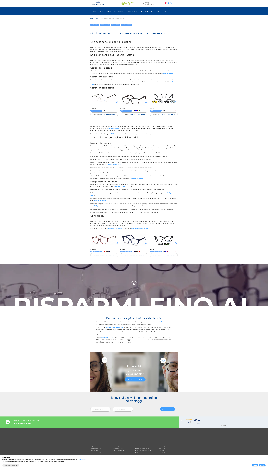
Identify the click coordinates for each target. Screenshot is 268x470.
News (96, 18)
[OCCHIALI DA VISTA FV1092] (134, 100)
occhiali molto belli (137, 178)
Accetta (262, 465)
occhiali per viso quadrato (100, 206)
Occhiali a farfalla (161, 452)
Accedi (146, 4)
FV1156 (104, 255)
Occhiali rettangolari (162, 446)
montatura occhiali (105, 24)
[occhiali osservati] (166, 3)
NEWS (152, 11)
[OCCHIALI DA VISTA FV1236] (134, 241)
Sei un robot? (141, 405)
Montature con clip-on (118, 448)
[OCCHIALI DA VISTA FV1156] (104, 241)
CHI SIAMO (93, 436)
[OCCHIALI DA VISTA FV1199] (104, 100)
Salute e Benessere (126, 24)
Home (91, 18)
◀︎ (182, 420)
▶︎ (266, 420)
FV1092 (134, 114)
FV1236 (134, 255)
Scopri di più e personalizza (11, 465)
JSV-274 (164, 255)
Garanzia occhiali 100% (96, 452)
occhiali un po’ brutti (114, 164)
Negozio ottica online (95, 446)
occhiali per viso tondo (114, 228)
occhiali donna (115, 24)
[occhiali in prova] (169, 3)
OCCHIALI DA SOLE (133, 11)
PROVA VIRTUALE (97, 110)
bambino (108, 11)
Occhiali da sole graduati (118, 450)
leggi (226, 423)
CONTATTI (159, 11)
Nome (94, 405)
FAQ (136, 436)
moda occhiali (94, 24)
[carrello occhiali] (171, 3)
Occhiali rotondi (161, 448)
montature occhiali (121, 186)
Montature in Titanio (139, 452)
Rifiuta (255, 465)
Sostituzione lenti (119, 11)
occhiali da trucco (115, 134)
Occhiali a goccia (161, 450)
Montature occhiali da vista (141, 446)
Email (117, 405)
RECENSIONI (144, 11)
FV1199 (104, 114)
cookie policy (81, 459)
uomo (101, 11)
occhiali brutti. (168, 73)
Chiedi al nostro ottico (96, 448)
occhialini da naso (114, 128)
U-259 (164, 114)
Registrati (151, 4)
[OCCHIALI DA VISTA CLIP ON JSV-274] (164, 241)
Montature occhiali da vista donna (143, 450)
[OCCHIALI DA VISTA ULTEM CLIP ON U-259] (164, 100)
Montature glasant (117, 446)
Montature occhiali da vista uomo (142, 448)
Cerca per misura (94, 450)
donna (95, 11)
